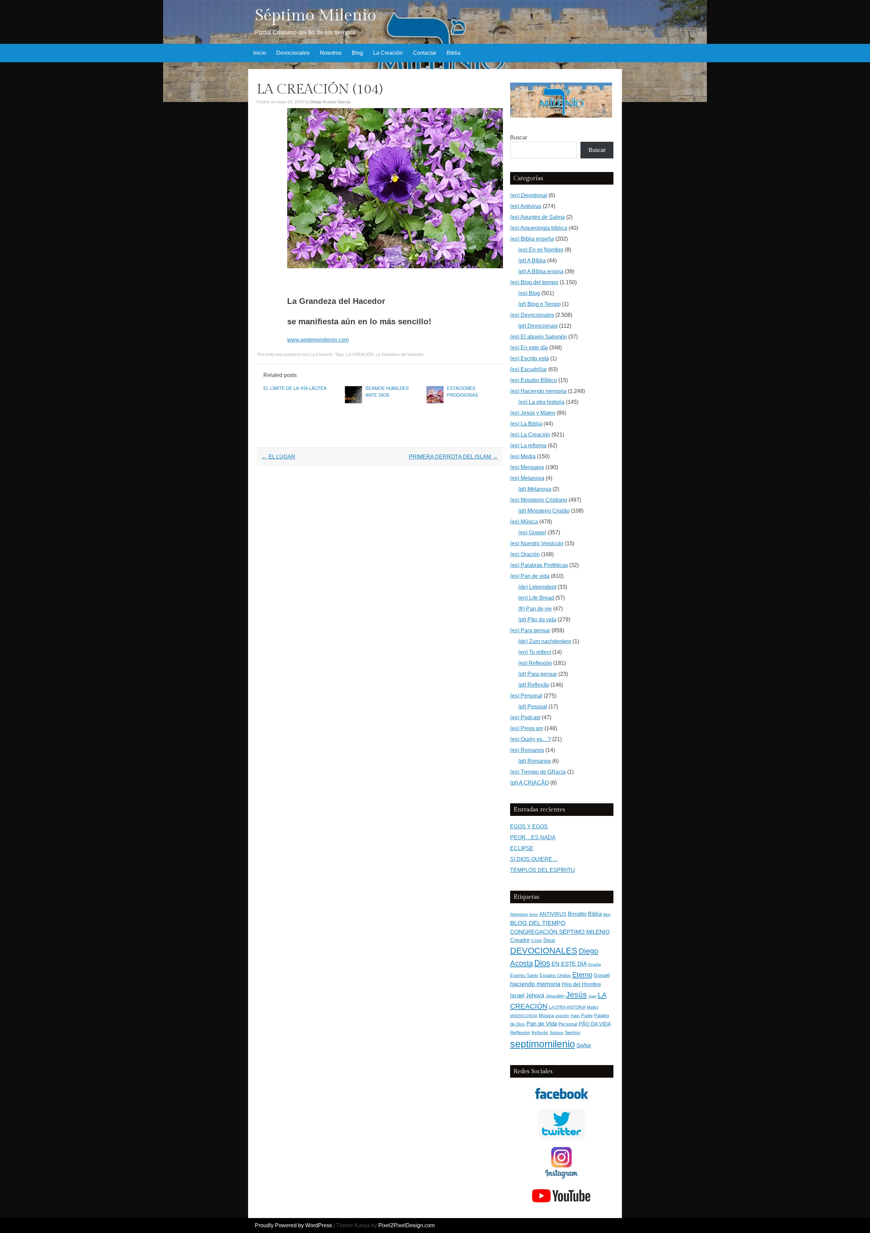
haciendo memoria (535, 984)
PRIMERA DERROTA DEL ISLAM (453, 457)
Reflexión (520, 1032)
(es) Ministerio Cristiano (538, 500)
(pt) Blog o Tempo (539, 304)
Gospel (602, 975)
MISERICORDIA (523, 1016)
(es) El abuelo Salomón (538, 337)
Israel (517, 995)
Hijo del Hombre (581, 984)
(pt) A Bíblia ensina (540, 271)
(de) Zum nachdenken (544, 641)
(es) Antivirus (525, 206)
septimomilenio (542, 1043)
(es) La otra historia (541, 402)
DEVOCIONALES (543, 950)
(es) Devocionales (532, 315)
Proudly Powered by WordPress (293, 1225)
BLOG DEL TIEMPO (538, 922)
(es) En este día (529, 347)
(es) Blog (529, 293)
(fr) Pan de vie (535, 609)
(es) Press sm (526, 728)
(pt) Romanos (534, 761)
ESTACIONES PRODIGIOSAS (462, 391)
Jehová (535, 995)
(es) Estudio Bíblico (533, 380)
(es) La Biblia (526, 424)
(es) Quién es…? (530, 739)
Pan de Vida (541, 1024)
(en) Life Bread (536, 598)
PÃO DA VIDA (595, 1024)
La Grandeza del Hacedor (399, 354)
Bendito (577, 914)
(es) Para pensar (530, 630)
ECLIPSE (522, 848)
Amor (533, 914)
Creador (520, 940)
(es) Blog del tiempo (534, 282)
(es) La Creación (317, 354)
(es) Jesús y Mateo (532, 413)
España (594, 964)
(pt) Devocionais (538, 326)
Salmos (556, 1032)
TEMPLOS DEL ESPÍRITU (542, 870)
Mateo (592, 1007)
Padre (587, 1015)
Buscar (518, 137)
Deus (549, 940)
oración (562, 1015)
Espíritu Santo (524, 975)
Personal (567, 1024)
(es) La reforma (528, 445)
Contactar (424, 53)
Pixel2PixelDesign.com (406, 1225)
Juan (592, 996)
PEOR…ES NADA (533, 837)
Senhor (572, 1032)
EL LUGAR (278, 457)
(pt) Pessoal (532, 706)
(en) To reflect (534, 652)
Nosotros (331, 53)
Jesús (576, 994)
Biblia (453, 53)
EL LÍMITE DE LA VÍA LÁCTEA (295, 388)
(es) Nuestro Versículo (536, 543)
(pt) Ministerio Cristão (544, 511)
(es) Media (523, 456)
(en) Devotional (528, 195)
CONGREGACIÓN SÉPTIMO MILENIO (560, 932)
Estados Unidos (555, 975)
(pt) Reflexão (533, 685)
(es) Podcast (525, 717)
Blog (357, 53)
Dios (542, 963)
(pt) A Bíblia (532, 260)
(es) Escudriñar (528, 369)
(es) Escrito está (529, 358)
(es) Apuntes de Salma (537, 217)
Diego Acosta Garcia (330, 102)
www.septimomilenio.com (318, 340)
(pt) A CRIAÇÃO (529, 783)
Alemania (519, 914)
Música (546, 1015)
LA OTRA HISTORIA (567, 1007)
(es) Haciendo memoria (538, 391)
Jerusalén (554, 995)
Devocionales (293, 53)
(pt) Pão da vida (537, 619)
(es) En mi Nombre (540, 250)
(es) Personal (526, 696)
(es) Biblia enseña (532, 239)
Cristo (536, 941)
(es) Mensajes (527, 467)
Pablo (575, 1016)
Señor (583, 1045)
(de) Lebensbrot (537, 587)
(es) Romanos (527, 750)
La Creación (388, 53)
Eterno (582, 974)
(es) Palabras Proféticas (539, 565)
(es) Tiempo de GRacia (538, 772)
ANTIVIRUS (553, 914)
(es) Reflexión (535, 663)
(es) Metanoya (527, 478)
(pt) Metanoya (534, 489)
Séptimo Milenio (315, 15)
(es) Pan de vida (530, 576)
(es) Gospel (532, 532)
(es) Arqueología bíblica (538, 228)
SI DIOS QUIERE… (534, 859)
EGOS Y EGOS (529, 826)
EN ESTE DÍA (569, 964)
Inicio (259, 53)
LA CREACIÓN (359, 354)
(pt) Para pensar (537, 674)
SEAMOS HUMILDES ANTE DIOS (387, 391)
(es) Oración (525, 554)
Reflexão (540, 1032)
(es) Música (524, 522)
